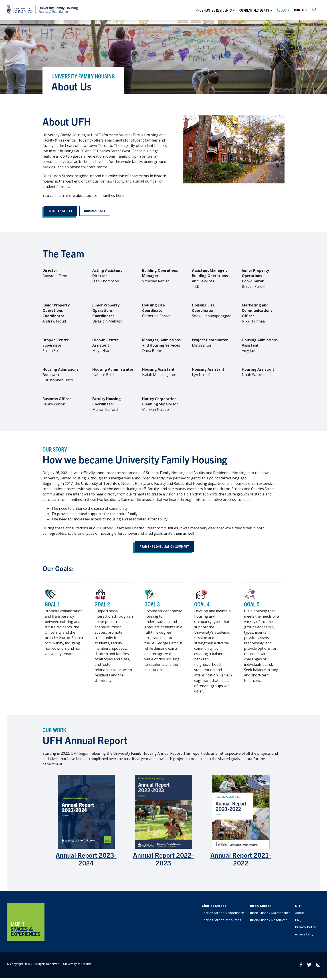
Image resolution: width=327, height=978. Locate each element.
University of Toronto (77, 964)
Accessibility (304, 934)
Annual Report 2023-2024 (86, 859)
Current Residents (254, 10)
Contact (300, 10)
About (282, 10)
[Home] (25, 939)
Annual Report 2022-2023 (163, 859)
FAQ (298, 920)
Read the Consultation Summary (164, 546)
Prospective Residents (214, 10)
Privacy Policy (305, 927)
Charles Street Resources (221, 920)
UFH (298, 905)
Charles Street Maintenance (223, 912)
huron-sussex (94, 211)
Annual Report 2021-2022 (240, 859)
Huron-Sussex (260, 905)
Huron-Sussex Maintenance (269, 912)
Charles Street (214, 905)
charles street (61, 211)
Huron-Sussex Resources (268, 920)
